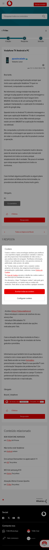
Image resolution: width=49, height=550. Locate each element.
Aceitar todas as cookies (24, 291)
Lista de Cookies (12, 275)
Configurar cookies (24, 298)
